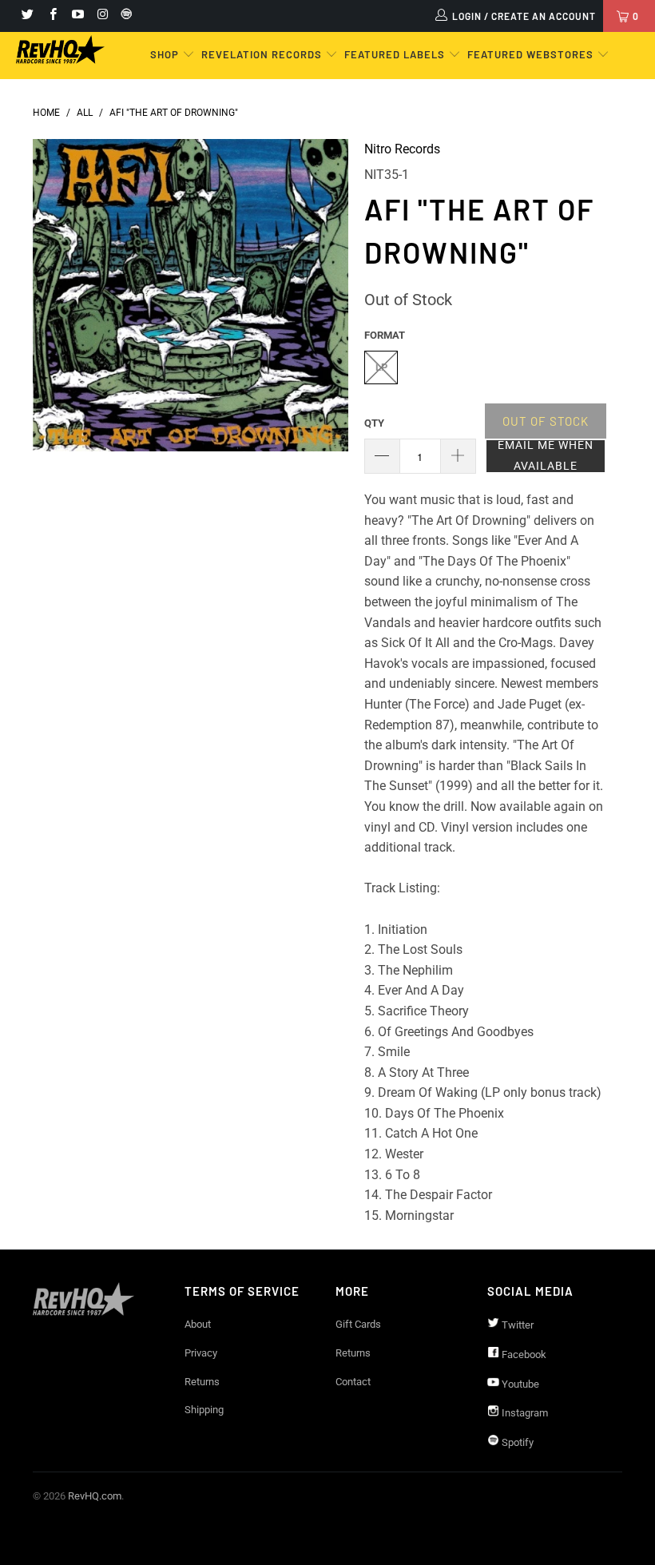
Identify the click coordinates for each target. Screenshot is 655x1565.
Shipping (204, 1410)
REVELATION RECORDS (261, 54)
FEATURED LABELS (394, 54)
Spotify (516, 1442)
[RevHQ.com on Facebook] (51, 16)
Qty (374, 423)
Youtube (519, 1384)
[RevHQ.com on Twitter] (27, 16)
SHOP (166, 54)
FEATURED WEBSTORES (532, 54)
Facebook (522, 1354)
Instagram (523, 1413)
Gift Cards (358, 1324)
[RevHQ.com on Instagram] (102, 16)
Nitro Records (402, 149)
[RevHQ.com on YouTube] (77, 16)
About (198, 1324)
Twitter (516, 1325)
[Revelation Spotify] (124, 16)
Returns (202, 1382)
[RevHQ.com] (60, 49)
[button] (545, 456)
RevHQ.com (94, 1496)
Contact (353, 1382)
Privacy (201, 1353)
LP (381, 367)
